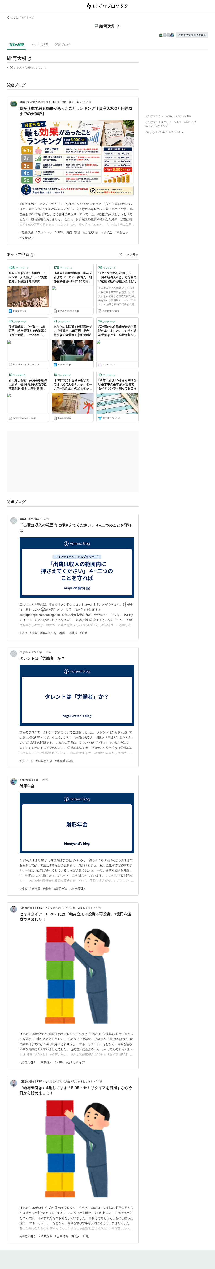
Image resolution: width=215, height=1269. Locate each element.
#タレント (26, 761)
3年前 (48, 652)
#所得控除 (60, 888)
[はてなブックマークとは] (32, 254)
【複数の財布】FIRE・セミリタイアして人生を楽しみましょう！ (56, 907)
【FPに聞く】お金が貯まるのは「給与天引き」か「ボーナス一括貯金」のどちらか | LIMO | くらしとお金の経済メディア (73, 384)
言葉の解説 (16, 44)
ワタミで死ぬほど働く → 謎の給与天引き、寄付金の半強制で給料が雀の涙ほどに (117, 277)
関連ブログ (62, 44)
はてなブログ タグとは (158, 122)
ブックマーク (18, 267)
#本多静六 (45, 1062)
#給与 (34, 633)
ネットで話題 (39, 44)
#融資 (73, 633)
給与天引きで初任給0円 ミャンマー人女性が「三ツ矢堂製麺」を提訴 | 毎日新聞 (28, 277)
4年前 (45, 779)
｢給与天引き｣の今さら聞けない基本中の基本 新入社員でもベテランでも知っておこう (117, 384)
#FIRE (59, 1062)
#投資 (23, 888)
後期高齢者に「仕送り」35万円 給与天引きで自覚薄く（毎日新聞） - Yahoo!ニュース (28, 331)
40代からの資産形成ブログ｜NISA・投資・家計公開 (49, 102)
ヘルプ (177, 122)
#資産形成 (26, 232)
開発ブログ (190, 122)
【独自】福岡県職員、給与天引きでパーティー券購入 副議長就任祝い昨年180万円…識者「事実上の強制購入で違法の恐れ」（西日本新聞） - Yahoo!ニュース (73, 277)
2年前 (47, 518)
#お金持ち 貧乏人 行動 (72, 1236)
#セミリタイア (75, 1062)
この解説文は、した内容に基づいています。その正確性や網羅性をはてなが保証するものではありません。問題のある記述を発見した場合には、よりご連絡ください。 (26, 68)
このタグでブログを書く (192, 34)
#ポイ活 (106, 232)
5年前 (99, 1081)
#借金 (23, 633)
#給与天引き (90, 232)
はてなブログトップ (156, 125)
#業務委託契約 (64, 761)
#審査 (84, 633)
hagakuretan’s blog (31, 652)
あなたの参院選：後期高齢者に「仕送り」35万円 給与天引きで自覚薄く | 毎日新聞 (73, 331)
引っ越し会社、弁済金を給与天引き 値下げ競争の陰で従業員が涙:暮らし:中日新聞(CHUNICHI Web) (28, 384)
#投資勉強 (26, 238)
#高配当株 (121, 232)
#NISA (59, 232)
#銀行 (63, 633)
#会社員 (35, 888)
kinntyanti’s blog (29, 779)
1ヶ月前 (86, 102)
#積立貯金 (45, 1236)
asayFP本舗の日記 (30, 518)
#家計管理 (73, 232)
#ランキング (44, 232)
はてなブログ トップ (22, 17)
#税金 (47, 888)
